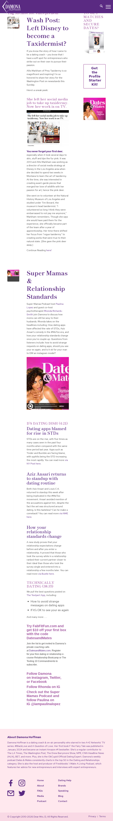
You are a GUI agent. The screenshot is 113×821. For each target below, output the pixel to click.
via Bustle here (46, 573)
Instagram (40, 677)
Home (40, 780)
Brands (62, 785)
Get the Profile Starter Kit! (95, 76)
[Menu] (107, 6)
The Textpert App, (36, 595)
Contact (62, 801)
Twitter (55, 677)
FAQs (40, 790)
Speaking (63, 790)
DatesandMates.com (40, 650)
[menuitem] (100, 6)
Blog (60, 796)
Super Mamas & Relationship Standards (47, 284)
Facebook (39, 682)
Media (40, 796)
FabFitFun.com (45, 626)
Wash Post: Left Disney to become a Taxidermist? (48, 31)
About (40, 785)
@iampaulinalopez (45, 704)
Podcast (41, 801)
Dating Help (64, 780)
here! (49, 250)
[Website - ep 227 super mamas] (13, 276)
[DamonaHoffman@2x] (14, 6)
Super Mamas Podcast (43, 694)
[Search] (100, 6)
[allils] (13, 23)
